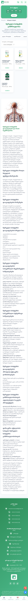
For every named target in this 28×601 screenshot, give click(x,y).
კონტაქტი (15, 533)
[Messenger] (25, 592)
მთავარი (3, 20)
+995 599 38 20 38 (16, 522)
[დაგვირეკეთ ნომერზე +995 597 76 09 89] (18, 2)
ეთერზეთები (17, 36)
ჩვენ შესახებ (15, 543)
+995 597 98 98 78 (16, 515)
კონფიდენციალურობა (16, 550)
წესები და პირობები (16, 547)
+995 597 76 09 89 (16, 512)
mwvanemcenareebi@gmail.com (15, 508)
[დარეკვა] (25, 588)
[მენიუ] (25, 2)
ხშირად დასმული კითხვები (15, 540)
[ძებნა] (21, 2)
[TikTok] (17, 583)
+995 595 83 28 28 (16, 519)
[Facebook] (10, 583)
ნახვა (14, 15)
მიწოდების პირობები (15, 537)
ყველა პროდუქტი (6, 36)
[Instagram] (14, 583)
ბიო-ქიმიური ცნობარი (15, 554)
